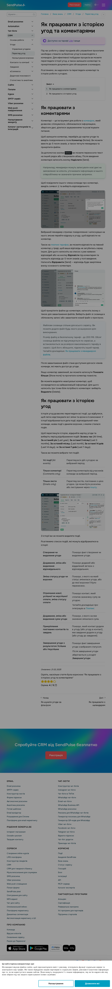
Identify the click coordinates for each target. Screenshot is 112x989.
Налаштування (55, 983)
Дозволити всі (92, 983)
